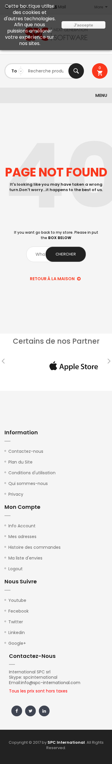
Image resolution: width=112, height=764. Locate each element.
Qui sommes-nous (28, 483)
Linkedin (16, 633)
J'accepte (83, 25)
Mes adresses (22, 537)
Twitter (15, 622)
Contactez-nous (25, 451)
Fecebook (18, 611)
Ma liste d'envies (25, 558)
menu (101, 95)
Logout (15, 569)
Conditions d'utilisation (32, 473)
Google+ (17, 643)
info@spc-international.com (50, 683)
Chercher (76, 71)
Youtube (17, 600)
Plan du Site (20, 462)
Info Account (22, 526)
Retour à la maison (53, 279)
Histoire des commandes (34, 547)
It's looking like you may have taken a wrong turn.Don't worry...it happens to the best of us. (56, 187)
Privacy (15, 494)
